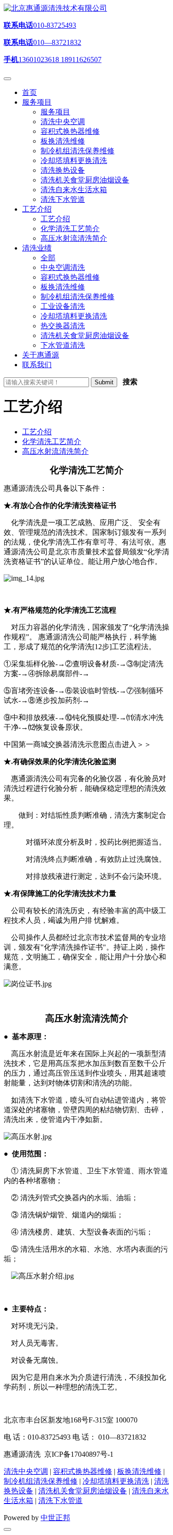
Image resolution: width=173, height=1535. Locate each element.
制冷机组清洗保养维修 (41, 1481)
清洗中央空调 (26, 1471)
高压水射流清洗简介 (55, 451)
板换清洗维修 (139, 1471)
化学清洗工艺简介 (51, 441)
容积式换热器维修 (82, 1471)
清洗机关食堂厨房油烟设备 (82, 1491)
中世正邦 (55, 1518)
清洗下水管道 (60, 1500)
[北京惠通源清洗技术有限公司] (55, 8)
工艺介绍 (37, 432)
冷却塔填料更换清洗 (116, 1481)
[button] (37, 102)
